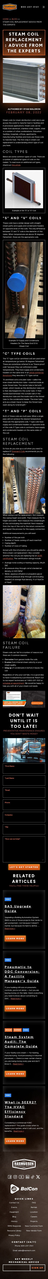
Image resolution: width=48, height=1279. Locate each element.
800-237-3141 (30, 7)
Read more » (10, 928)
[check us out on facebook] (10, 1177)
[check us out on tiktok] (32, 1177)
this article (16, 165)
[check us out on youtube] (21, 1177)
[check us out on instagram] (15, 1177)
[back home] (24, 1164)
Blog (14, 19)
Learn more (15, 938)
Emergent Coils (18, 451)
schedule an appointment (13, 683)
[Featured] (24, 1189)
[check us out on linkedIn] (27, 1177)
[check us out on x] (38, 1177)
